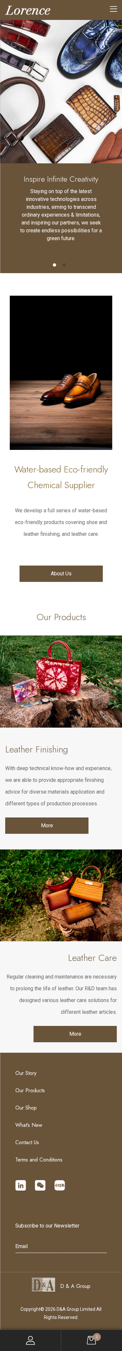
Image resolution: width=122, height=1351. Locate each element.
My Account (30, 1340)
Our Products (30, 1090)
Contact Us (27, 1142)
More (47, 825)
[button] (54, 265)
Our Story (25, 1073)
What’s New (28, 1125)
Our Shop (26, 1108)
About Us (61, 573)
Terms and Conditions (38, 1159)
